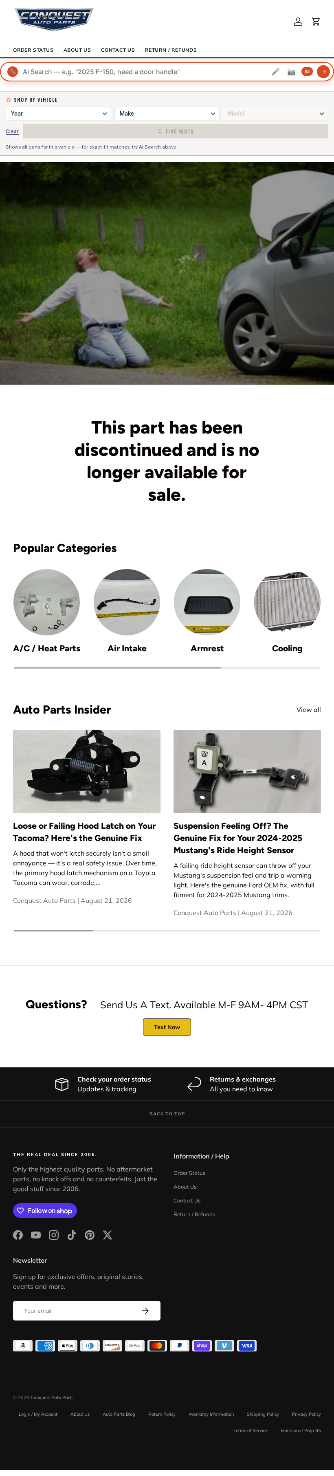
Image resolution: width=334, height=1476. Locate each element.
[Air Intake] (127, 602)
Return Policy (162, 1414)
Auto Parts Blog (119, 1414)
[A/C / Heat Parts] (46, 602)
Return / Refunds (171, 50)
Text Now (167, 1027)
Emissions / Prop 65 (301, 1430)
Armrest (207, 648)
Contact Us (118, 50)
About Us (77, 50)
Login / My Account (38, 1414)
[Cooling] (287, 602)
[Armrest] (207, 602)
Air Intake (127, 648)
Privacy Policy (306, 1414)
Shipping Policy (263, 1414)
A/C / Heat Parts (46, 648)
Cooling (287, 648)
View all (309, 709)
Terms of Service (250, 1430)
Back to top (167, 1114)
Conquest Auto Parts (52, 1397)
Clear (12, 131)
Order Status (33, 50)
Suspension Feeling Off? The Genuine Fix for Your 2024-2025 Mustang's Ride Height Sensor (238, 838)
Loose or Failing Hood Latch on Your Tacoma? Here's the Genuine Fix (84, 832)
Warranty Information (211, 1414)
